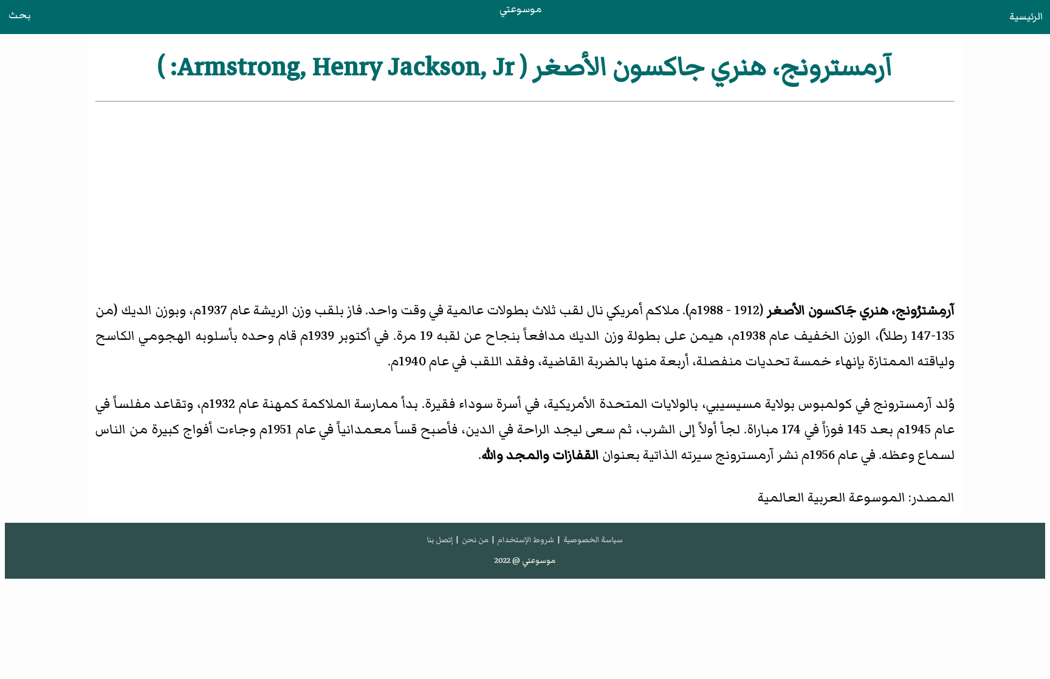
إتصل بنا (440, 540)
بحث (19, 15)
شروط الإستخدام (525, 540)
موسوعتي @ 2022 (525, 560)
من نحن (475, 540)
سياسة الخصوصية (593, 540)
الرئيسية (1026, 16)
